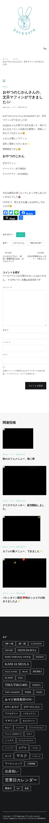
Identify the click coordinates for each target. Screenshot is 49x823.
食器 (27, 788)
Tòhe (28, 692)
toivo (36, 685)
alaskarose (36, 644)
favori (9, 650)
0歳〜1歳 (9, 643)
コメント (7, 287)
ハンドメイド (9, 748)
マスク (21, 756)
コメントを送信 (36, 386)
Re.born (9, 678)
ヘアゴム (34, 748)
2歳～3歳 (22, 644)
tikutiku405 (16, 685)
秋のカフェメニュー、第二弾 (19, 458)
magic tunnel (11, 672)
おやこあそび (12, 706)
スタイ (29, 734)
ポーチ (8, 756)
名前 (6, 330)
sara (20, 678)
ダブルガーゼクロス (26, 741)
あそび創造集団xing (18, 699)
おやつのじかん (19, 243)
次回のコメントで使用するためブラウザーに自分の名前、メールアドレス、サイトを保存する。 (24, 372)
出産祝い (12, 771)
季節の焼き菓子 (36, 243)
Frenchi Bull (27, 650)
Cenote (11, 818)
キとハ (8, 727)
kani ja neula (17, 664)
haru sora (6, 107)
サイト (5, 355)
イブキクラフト (29, 714)
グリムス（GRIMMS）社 (13, 734)
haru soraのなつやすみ (18, 657)
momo (37, 671)
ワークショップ (13, 763)
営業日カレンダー (21, 780)
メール (6, 342)
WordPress (41, 818)
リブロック (36, 756)
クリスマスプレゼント (36, 727)
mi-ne (25, 672)
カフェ (5, 87)
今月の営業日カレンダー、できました (36, 256)
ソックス (9, 740)
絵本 (18, 788)
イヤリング (11, 720)
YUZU (39, 692)
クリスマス (20, 728)
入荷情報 (31, 764)
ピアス (23, 747)
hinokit (40, 657)
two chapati (12, 692)
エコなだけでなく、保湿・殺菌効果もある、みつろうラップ (13, 257)
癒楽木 (8, 788)
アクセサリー (11, 713)
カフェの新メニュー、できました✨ (22, 551)
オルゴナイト (29, 721)
